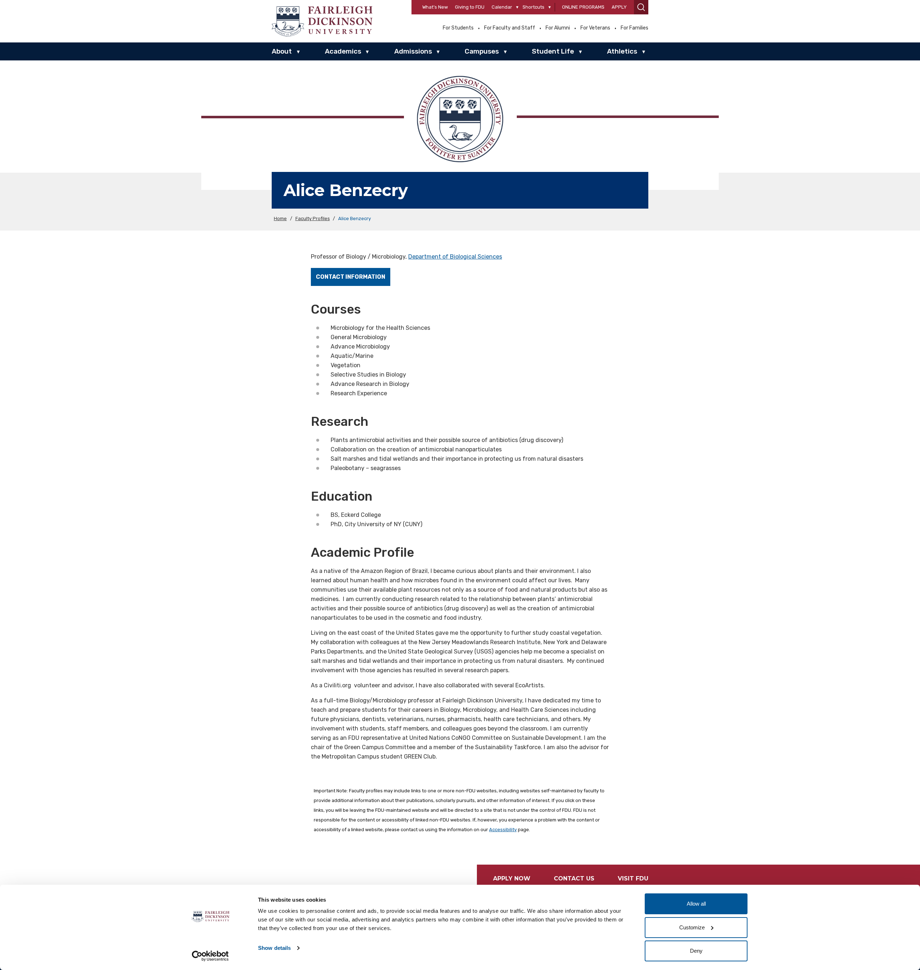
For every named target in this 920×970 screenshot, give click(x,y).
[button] (641, 7)
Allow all (696, 904)
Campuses (482, 51)
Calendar (502, 7)
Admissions (413, 51)
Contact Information (350, 276)
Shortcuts (533, 7)
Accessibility (503, 829)
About (282, 51)
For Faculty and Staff (509, 28)
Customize (692, 927)
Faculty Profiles (312, 218)
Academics (343, 51)
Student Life (553, 51)
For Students (458, 28)
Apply (619, 7)
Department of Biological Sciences (455, 256)
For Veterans (595, 28)
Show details (274, 948)
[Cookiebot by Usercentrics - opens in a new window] (210, 956)
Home (280, 218)
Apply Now (511, 878)
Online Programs (583, 7)
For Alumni (558, 28)
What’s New (435, 7)
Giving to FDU (469, 7)
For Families (634, 28)
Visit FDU (633, 878)
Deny (696, 951)
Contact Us (574, 878)
